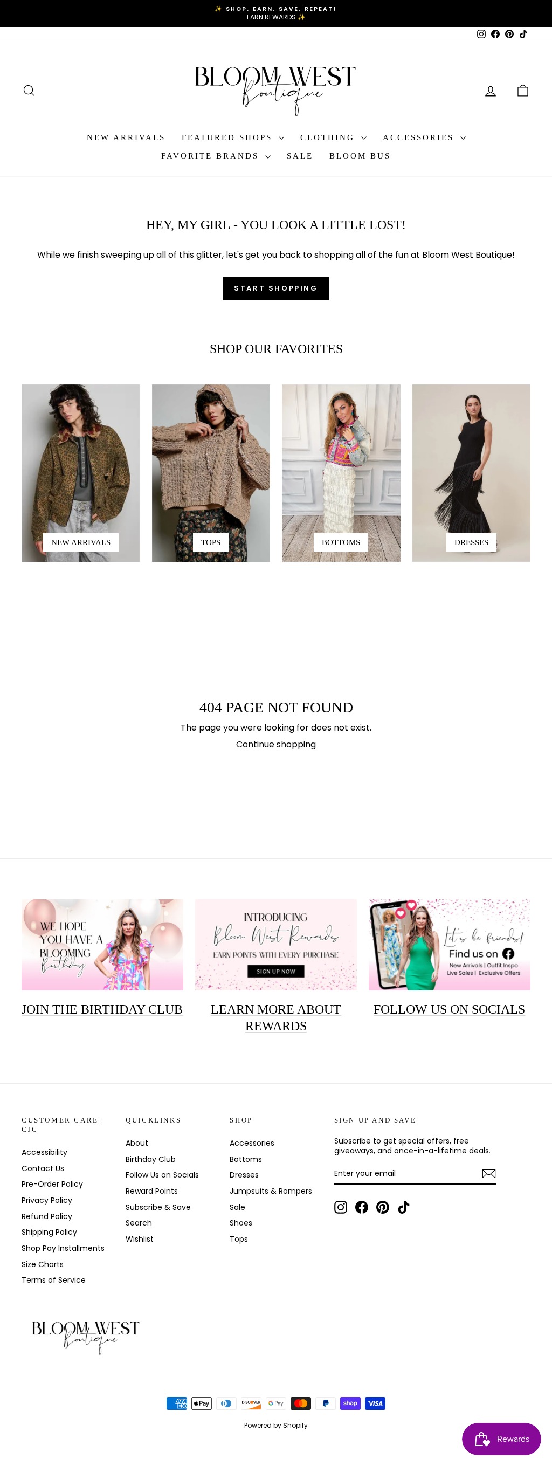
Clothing (329, 137)
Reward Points (152, 1191)
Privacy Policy (47, 1200)
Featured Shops (229, 137)
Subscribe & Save (158, 1207)
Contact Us (43, 1168)
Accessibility (44, 1152)
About (137, 1143)
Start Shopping (276, 288)
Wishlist (140, 1239)
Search (139, 1222)
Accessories (420, 137)
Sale (300, 156)
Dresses (244, 1174)
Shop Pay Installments (63, 1248)
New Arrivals (126, 137)
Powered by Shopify (276, 1425)
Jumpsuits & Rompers (271, 1191)
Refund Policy (47, 1216)
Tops (239, 1239)
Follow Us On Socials (449, 1009)
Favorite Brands (212, 156)
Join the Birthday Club (102, 1009)
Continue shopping (276, 744)
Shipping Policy (49, 1232)
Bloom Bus (360, 156)
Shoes (241, 1222)
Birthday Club (151, 1159)
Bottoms (246, 1159)
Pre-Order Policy (52, 1184)
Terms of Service (54, 1280)
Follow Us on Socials (162, 1174)
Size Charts (43, 1264)
